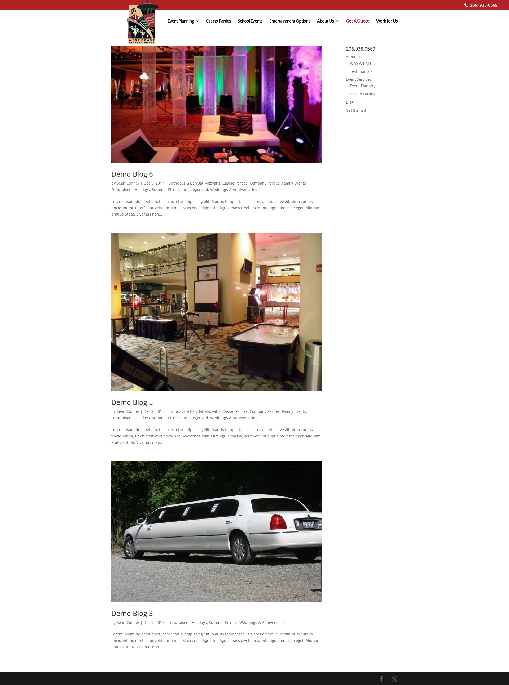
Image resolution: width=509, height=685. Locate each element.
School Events (250, 21)
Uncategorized (195, 189)
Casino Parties (218, 21)
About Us (325, 21)
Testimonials (361, 71)
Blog (350, 102)
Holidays (142, 189)
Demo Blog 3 (132, 613)
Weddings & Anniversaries (233, 189)
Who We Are (361, 63)
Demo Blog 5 (132, 402)
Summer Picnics (166, 189)
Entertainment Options (289, 21)
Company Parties (265, 183)
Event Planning (181, 21)
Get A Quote (357, 21)
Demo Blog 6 (132, 174)
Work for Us (387, 21)
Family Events (294, 183)
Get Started (356, 110)
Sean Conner (128, 183)
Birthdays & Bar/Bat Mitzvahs (194, 183)
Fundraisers (122, 189)
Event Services (358, 79)
